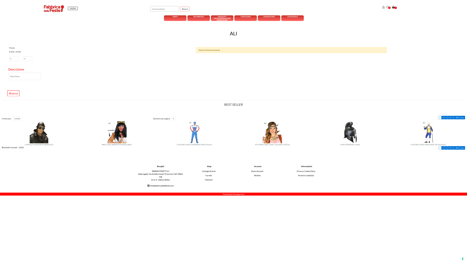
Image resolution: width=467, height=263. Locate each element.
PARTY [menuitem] (175, 17)
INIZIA (73, 8)
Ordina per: (6, 118)
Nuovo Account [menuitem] (257, 171)
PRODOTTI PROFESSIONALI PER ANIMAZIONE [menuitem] (222, 18)
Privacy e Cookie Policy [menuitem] (306, 171)
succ (462, 118)
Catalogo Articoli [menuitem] (209, 171)
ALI (233, 33)
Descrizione (16, 69)
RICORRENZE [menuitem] (198, 17)
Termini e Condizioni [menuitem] (306, 175)
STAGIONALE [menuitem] (292, 17)
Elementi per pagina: (161, 118)
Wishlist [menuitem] (257, 175)
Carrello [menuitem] (208, 175)
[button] (185, 9)
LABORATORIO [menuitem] (269, 17)
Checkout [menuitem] (209, 180)
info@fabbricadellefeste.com (162, 185)
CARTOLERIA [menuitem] (246, 17)
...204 (457, 118)
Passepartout (238, 194)
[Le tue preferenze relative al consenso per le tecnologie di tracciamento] (462, 258)
